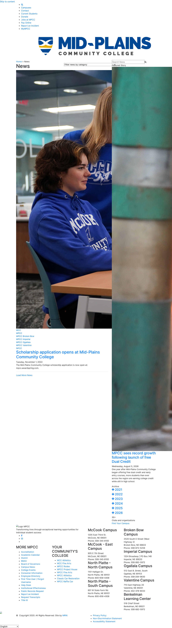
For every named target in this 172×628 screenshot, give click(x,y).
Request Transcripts (30, 597)
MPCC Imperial (23, 339)
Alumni (24, 558)
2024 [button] (118, 503)
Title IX (24, 600)
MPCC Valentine (23, 345)
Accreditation (27, 552)
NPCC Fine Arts (64, 572)
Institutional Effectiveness (33, 588)
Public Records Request (32, 591)
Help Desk (26, 585)
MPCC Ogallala (23, 342)
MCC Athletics (64, 560)
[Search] (22, 4)
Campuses (26, 7)
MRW (64, 615)
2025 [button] (118, 508)
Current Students (29, 13)
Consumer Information (31, 573)
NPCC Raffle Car (65, 581)
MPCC (19, 333)
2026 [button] (118, 513)
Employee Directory (30, 576)
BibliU (24, 561)
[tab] (134, 490)
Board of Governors (30, 564)
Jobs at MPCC (28, 19)
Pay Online (26, 22)
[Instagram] (22, 538)
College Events (28, 570)
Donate (24, 16)
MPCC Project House (67, 569)
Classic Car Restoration (68, 578)
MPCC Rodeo (63, 566)
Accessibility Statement (104, 621)
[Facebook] (21, 535)
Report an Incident (30, 25)
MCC (18, 330)
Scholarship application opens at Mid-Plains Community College (58, 354)
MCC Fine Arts (64, 563)
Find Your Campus (120, 523)
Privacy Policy (99, 615)
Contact (25, 10)
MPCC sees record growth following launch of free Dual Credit (134, 457)
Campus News (28, 567)
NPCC (19, 348)
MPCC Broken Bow (25, 336)
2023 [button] (118, 499)
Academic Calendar (30, 555)
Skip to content (7, 1)
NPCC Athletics (64, 575)
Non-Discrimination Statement (107, 618)
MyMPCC (25, 28)
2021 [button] (118, 489)
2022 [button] (118, 494)
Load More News (24, 375)
